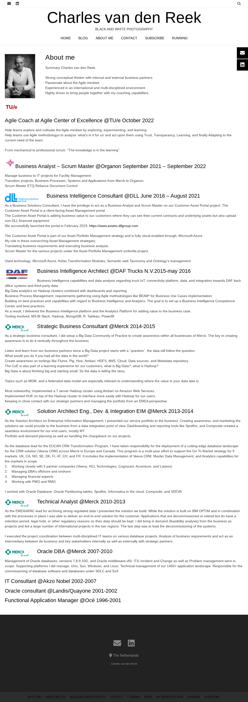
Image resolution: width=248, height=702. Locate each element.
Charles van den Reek (124, 17)
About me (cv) (56, 696)
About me (104, 38)
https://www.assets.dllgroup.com (113, 226)
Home (66, 38)
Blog (83, 38)
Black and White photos (88, 696)
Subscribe (154, 38)
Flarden (133, 696)
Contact (129, 38)
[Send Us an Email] (9, 4)
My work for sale (169, 696)
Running (180, 38)
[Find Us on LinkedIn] (17, 4)
